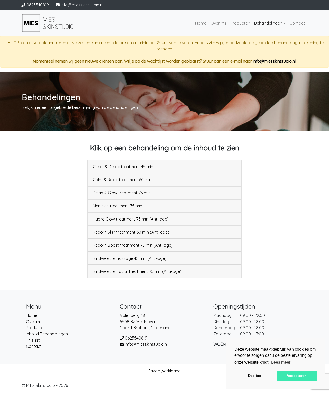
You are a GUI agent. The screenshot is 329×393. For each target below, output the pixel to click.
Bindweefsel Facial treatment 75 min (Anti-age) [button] (137, 271)
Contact (297, 23)
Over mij (218, 23)
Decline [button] (254, 375)
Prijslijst (33, 340)
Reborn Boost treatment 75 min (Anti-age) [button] (133, 245)
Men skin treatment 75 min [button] (117, 205)
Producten (240, 23)
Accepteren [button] (297, 375)
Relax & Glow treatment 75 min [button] (122, 192)
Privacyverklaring (164, 370)
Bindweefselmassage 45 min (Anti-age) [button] (130, 258)
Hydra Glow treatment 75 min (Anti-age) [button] (131, 219)
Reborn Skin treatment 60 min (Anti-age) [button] (131, 232)
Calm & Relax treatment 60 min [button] (122, 179)
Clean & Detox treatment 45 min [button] (123, 166)
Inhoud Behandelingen (47, 333)
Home (200, 23)
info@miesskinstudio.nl (274, 61)
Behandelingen (268, 23)
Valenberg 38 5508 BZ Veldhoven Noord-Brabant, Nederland (145, 321)
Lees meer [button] (280, 362)
